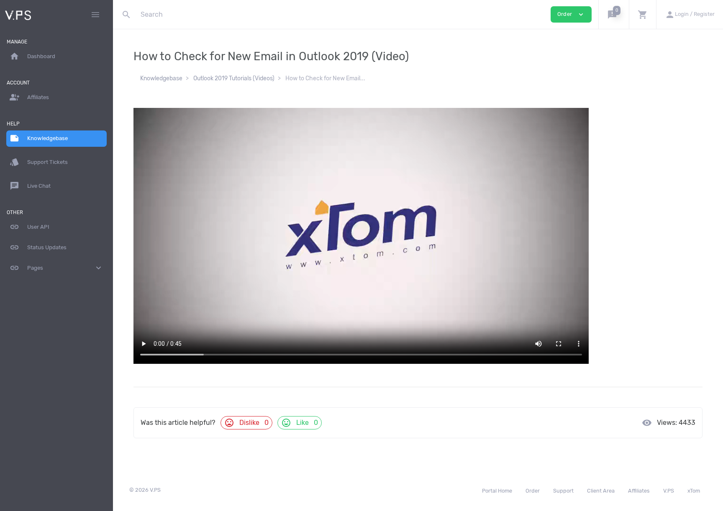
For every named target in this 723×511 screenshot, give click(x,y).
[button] (613, 14)
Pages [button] (56, 268)
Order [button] (571, 14)
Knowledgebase (161, 78)
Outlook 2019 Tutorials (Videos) (233, 78)
